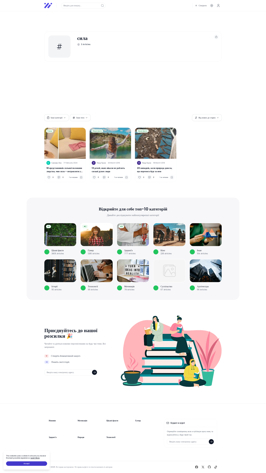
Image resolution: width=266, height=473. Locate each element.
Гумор (49, 131)
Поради (81, 437)
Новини (52, 420)
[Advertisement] (127, 19)
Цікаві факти (97, 131)
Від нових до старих (207, 117)
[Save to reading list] (81, 177)
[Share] (216, 36)
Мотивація (82, 420)
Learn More (35, 458)
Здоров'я (53, 437)
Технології (110, 437)
